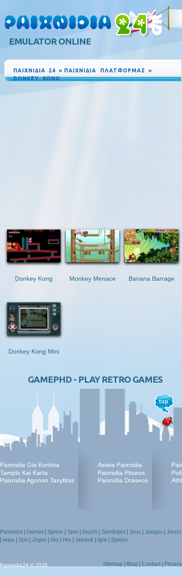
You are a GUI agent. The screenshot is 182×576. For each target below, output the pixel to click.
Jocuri (174, 532)
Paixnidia (11, 532)
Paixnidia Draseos (123, 480)
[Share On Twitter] (164, 86)
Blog (132, 564)
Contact (151, 564)
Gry (54, 540)
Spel (72, 532)
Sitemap (113, 564)
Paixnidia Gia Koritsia (29, 464)
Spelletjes (113, 532)
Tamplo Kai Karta (24, 472)
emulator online (50, 41)
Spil (23, 540)
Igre (102, 540)
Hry (67, 540)
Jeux (135, 532)
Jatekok (84, 540)
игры (9, 540)
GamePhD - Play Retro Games (95, 379)
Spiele (55, 532)
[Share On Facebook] (155, 86)
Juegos (154, 532)
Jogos (39, 540)
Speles (119, 540)
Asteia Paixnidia (120, 464)
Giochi (90, 532)
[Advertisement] (92, 149)
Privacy (173, 564)
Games (35, 532)
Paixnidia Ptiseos (121, 472)
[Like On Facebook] (144, 86)
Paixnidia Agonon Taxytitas (37, 480)
